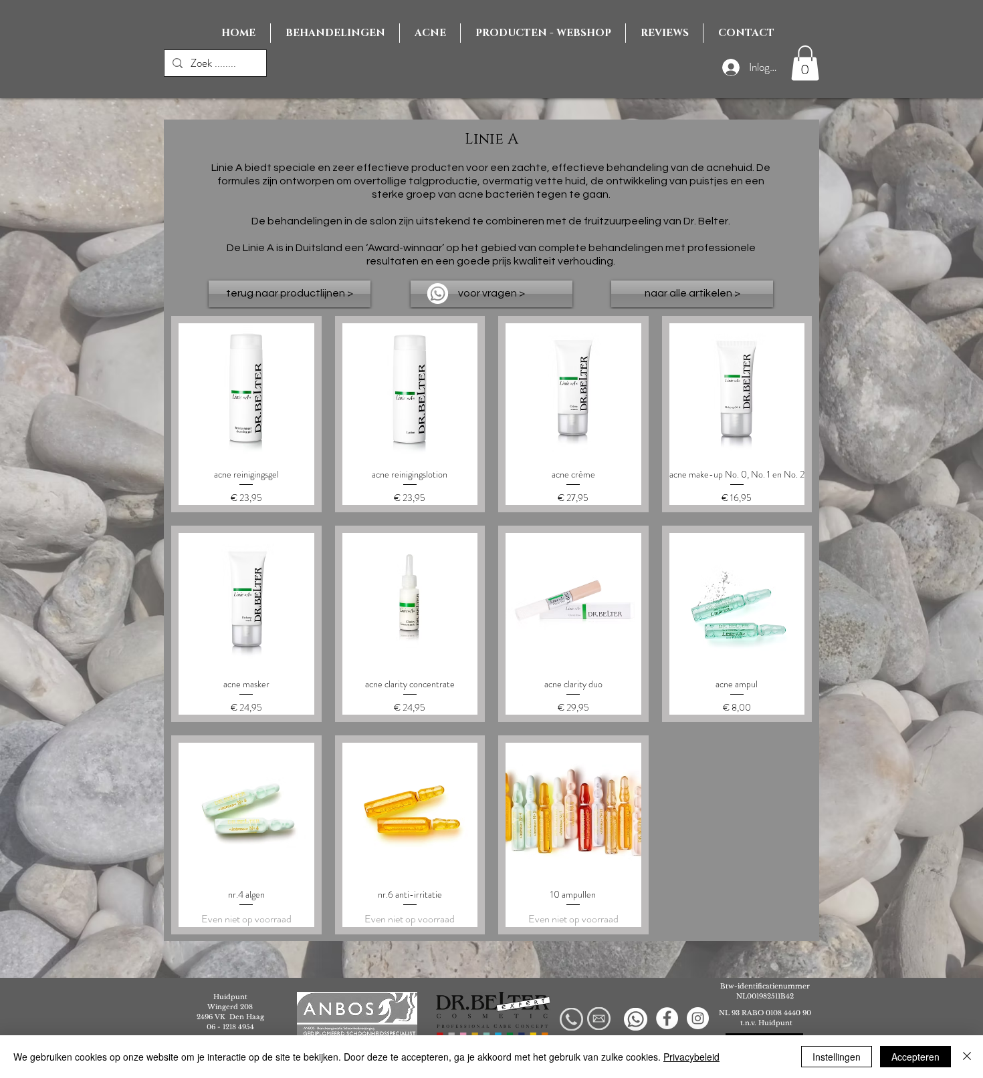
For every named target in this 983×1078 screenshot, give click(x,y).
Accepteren (915, 1056)
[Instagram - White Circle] (698, 1018)
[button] (805, 63)
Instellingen (836, 1056)
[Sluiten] (967, 1056)
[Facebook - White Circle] (667, 1018)
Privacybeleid (691, 1056)
